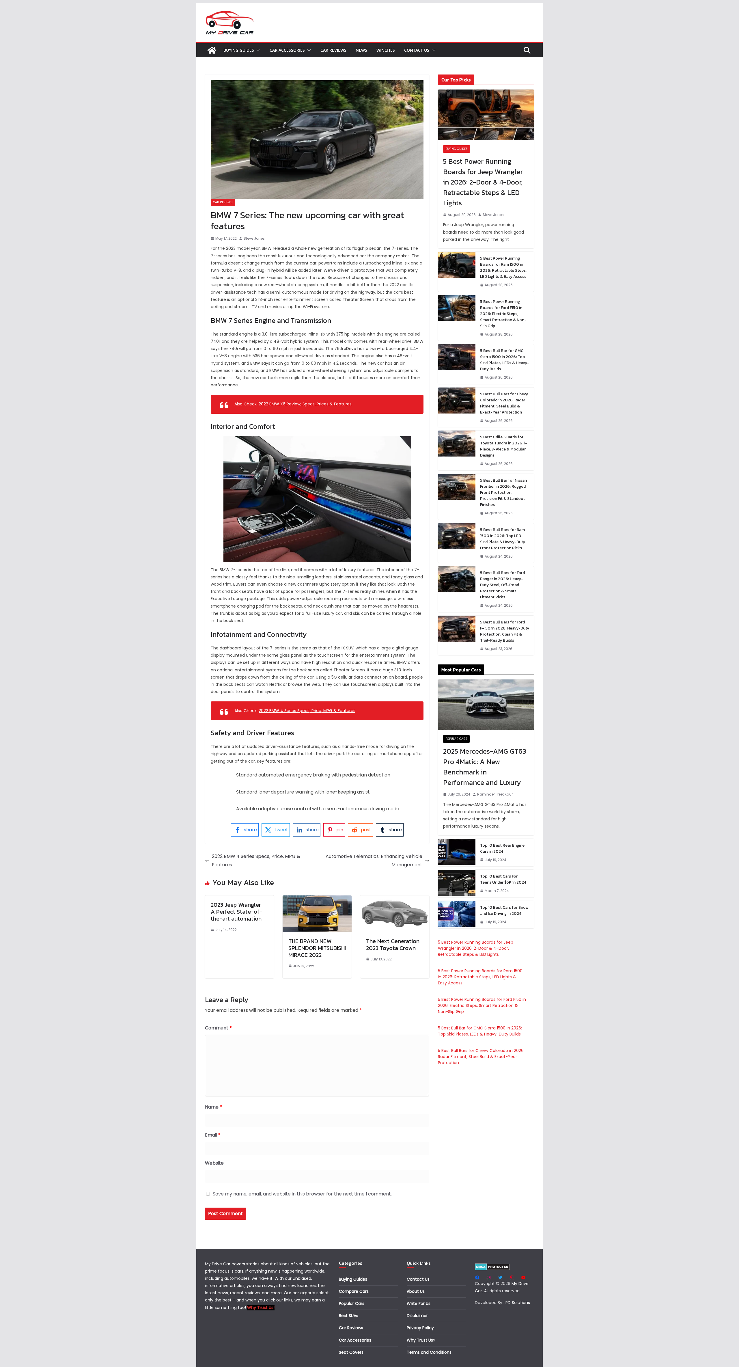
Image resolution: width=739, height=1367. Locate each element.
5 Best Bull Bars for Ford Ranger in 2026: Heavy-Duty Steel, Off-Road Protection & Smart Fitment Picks (502, 585)
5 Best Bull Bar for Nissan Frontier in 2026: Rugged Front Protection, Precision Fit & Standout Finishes (503, 492)
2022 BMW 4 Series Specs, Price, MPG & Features (307, 711)
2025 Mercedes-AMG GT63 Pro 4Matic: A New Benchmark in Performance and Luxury (484, 766)
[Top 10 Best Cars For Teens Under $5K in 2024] (456, 883)
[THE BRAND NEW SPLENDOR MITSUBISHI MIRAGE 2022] (317, 899)
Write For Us (418, 1303)
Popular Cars (456, 739)
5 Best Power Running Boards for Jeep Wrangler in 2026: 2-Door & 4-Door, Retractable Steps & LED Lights (483, 182)
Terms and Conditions (429, 1352)
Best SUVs (348, 1315)
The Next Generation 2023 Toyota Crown (392, 944)
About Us (416, 1291)
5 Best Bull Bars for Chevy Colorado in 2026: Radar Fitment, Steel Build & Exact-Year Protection (504, 403)
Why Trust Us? (421, 1340)
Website (214, 1163)
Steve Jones (254, 238)
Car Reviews (333, 50)
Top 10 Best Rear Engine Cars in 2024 (502, 848)
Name (213, 1107)
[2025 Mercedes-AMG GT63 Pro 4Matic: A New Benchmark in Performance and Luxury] (486, 704)
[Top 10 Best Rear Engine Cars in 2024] (456, 853)
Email (213, 1135)
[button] (257, 50)
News (361, 50)
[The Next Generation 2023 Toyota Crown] (394, 899)
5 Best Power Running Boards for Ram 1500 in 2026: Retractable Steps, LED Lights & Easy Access (503, 267)
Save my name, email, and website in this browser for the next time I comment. (302, 1194)
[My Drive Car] (212, 50)
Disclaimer (417, 1315)
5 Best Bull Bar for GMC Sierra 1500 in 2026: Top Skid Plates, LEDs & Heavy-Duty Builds (504, 360)
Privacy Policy (420, 1328)
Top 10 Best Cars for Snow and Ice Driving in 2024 (504, 910)
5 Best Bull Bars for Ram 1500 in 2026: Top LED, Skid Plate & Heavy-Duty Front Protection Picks (502, 539)
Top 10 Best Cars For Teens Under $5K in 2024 (503, 879)
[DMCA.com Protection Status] (492, 1267)
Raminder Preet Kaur (495, 794)
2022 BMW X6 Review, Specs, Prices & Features (305, 404)
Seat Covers (351, 1352)
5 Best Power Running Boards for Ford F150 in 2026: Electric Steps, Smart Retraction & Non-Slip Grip (503, 314)
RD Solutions (517, 1302)
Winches (385, 50)
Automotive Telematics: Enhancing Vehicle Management (374, 860)
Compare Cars (354, 1291)
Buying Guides (238, 50)
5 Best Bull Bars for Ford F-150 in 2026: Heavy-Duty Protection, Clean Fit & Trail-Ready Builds (504, 631)
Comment (218, 1028)
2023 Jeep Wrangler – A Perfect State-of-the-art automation (238, 911)
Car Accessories (287, 50)
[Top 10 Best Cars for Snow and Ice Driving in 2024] (456, 915)
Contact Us (416, 50)
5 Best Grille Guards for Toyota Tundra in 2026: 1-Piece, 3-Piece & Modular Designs (503, 446)
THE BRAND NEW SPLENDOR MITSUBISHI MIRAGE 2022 (317, 948)
